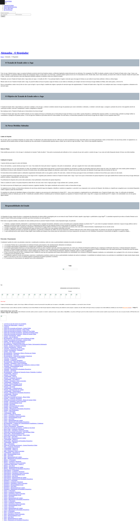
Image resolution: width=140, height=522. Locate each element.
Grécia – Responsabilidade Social (12, 505)
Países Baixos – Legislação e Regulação (14, 471)
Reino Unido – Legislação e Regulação (14, 429)
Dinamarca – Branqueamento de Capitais (14, 487)
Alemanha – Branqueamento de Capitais (14, 348)
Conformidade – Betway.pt (11, 448)
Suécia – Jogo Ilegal (9, 496)
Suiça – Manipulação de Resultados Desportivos (16, 520)
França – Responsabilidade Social (12, 417)
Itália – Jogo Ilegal (8, 455)
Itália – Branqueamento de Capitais (13, 457)
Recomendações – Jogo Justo (11, 354)
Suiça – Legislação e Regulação (12, 512)
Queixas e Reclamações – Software (13, 347)
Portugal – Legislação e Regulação (13, 378)
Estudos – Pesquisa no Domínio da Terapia (15, 345)
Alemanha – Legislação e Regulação (13, 360)
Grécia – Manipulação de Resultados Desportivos (16, 509)
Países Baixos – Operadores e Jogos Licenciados (16, 473)
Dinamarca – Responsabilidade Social (13, 484)
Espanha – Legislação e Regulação (13, 398)
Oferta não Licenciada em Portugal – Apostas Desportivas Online (20, 445)
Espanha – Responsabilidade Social (13, 403)
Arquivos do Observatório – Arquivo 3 (14, 325)
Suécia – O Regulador (9, 490)
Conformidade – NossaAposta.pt (12, 391)
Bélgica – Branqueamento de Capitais (13, 467)
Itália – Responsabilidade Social (12, 454)
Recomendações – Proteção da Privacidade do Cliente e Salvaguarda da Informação (25, 344)
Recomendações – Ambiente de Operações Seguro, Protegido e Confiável (23, 372)
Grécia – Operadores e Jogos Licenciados (14, 504)
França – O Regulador (9, 411)
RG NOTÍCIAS (8, 10)
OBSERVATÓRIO (9, 5)
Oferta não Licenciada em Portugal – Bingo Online (17, 397)
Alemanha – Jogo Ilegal (10, 370)
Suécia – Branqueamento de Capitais (13, 498)
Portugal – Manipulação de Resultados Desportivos (17, 392)
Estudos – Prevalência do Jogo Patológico (14, 341)
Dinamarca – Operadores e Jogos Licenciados (15, 483)
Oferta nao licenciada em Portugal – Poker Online (16, 329)
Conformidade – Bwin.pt (10, 376)
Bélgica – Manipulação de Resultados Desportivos (17, 468)
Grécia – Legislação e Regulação (12, 502)
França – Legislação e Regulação (12, 414)
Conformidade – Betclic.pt (10, 373)
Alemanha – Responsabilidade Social (13, 366)
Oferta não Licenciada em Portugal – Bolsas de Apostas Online (20, 334)
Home (2, 57)
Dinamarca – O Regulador (10, 480)
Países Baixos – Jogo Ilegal (11, 476)
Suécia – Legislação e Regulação (12, 492)
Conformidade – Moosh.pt (10, 442)
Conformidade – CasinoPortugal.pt (13, 385)
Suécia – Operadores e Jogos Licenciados (14, 493)
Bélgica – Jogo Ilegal (9, 465)
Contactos (6, 326)
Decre (124, 307)
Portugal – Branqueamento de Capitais (14, 389)
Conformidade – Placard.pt (11, 394)
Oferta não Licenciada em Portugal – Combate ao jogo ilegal (19, 427)
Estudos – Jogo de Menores (11, 337)
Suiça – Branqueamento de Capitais (13, 518)
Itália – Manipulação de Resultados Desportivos (16, 458)
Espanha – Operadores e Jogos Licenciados (15, 401)
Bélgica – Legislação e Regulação (12, 461)
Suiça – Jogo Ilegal (9, 517)
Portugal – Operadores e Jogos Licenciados (15, 381)
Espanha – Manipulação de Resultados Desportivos (17, 408)
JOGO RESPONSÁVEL (10, 7)
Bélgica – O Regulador (10, 460)
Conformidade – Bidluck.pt (11, 449)
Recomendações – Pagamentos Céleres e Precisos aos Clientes (20, 353)
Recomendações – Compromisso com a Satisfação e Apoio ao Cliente (21, 364)
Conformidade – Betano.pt (11, 439)
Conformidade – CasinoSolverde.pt (13, 388)
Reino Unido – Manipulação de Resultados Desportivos (18, 441)
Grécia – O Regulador (9, 501)
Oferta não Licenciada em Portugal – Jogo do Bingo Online (19, 432)
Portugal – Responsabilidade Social (13, 384)
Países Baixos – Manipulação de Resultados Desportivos (18, 479)
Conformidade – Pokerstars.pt (11, 382)
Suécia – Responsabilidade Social (12, 495)
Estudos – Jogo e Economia (11, 407)
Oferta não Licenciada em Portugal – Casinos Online (17, 328)
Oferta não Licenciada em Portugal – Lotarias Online (17, 340)
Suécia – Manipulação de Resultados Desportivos (16, 499)
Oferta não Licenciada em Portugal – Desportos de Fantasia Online (21, 332)
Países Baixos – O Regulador (11, 470)
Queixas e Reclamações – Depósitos (13, 350)
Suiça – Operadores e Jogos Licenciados (14, 514)
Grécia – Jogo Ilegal (9, 506)
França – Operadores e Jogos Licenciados (14, 416)
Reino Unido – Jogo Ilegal (10, 436)
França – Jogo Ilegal (9, 419)
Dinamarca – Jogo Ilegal (10, 486)
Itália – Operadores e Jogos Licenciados (14, 451)
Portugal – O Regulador (10, 375)
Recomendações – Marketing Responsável (15, 362)
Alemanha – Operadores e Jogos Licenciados (15, 363)
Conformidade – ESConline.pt (11, 379)
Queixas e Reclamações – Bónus (12, 335)
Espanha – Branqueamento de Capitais (14, 405)
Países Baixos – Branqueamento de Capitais (15, 477)
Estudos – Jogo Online (9, 351)
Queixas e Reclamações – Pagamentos (13, 426)
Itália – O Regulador (9, 444)
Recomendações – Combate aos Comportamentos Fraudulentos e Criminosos (23, 423)
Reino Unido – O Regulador (11, 424)
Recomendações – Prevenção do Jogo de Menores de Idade (19, 338)
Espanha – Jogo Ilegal (9, 404)
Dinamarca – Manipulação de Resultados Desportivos (17, 489)
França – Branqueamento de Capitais (13, 420)
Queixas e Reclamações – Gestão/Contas (14, 357)
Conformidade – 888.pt (10, 413)
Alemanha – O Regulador (10, 359)
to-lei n (126, 307)
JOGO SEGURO (8, 8)
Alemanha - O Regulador (15, 52)
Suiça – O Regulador (9, 511)
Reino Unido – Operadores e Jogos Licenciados (16, 430)
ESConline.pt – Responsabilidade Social (14, 343)
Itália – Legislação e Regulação (12, 446)
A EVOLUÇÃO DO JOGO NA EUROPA (15, 324)
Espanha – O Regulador (10, 395)
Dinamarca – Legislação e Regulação (13, 482)
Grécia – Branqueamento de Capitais (13, 508)
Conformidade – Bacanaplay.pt (12, 452)
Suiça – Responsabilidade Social (12, 515)
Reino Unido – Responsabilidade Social (14, 433)
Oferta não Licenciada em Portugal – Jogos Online (17, 435)
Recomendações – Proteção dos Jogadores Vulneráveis (18, 356)
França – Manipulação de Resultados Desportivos (16, 422)
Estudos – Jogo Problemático (11, 410)
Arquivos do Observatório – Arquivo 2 (14, 464)
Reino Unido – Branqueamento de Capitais (15, 438)
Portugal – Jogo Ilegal (9, 386)
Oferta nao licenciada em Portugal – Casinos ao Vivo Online (19, 331)
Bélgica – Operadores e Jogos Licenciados (15, 463)
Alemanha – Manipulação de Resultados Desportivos (17, 369)
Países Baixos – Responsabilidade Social (14, 474)
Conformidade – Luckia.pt (10, 367)
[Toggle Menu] (2, 2)
